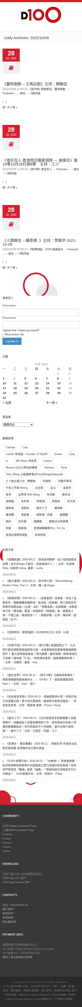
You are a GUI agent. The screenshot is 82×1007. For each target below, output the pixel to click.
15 (59, 383)
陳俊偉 (22, 528)
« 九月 (7, 402)
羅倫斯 (58, 507)
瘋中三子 (41, 507)
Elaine (58, 454)
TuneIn (7, 847)
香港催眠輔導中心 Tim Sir (49, 528)
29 (59, 393)
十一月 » (51, 402)
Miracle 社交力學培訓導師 (21, 467)
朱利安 (25, 501)
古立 (53, 487)
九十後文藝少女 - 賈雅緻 (21, 481)
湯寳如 (25, 507)
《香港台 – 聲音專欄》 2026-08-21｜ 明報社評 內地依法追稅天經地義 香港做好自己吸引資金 (40, 746)
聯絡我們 (8, 913)
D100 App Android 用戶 (16, 882)
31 (4, 398)
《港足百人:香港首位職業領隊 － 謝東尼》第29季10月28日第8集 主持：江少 (40, 162)
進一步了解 (9, 107)
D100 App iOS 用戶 (14, 878)
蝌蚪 (8, 521)
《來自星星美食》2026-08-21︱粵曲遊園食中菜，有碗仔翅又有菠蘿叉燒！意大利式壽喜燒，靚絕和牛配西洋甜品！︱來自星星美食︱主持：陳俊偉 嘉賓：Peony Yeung (40, 701)
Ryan (64, 467)
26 (26, 393)
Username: (9, 305)
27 (36, 393)
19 (26, 388)
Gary (72, 454)
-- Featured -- (61, 169)
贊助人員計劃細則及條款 (18, 957)
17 (4, 388)
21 (47, 388)
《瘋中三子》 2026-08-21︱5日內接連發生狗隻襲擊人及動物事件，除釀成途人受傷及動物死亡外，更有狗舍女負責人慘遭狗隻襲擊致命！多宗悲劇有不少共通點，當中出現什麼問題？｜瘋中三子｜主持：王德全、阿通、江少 (39, 724)
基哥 (8, 494)
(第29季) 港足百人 (41, 169)
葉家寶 (25, 514)
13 (36, 383)
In (7, 460)
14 (47, 383)
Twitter (7, 851)
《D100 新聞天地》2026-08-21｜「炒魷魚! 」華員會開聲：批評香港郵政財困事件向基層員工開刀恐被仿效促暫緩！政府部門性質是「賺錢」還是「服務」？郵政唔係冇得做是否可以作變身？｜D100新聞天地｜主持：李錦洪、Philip (40, 767)
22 (59, 388)
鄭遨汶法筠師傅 (58, 521)
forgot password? (29, 330)
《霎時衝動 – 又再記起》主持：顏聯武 (35, 84)
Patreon (7, 842)
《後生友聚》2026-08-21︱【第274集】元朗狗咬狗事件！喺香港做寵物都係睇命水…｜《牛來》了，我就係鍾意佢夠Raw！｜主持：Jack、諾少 (39, 679)
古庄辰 (39, 487)
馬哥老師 (40, 534)
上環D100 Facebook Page (18, 830)
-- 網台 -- (22, 93)
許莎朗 (22, 521)
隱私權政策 (9, 922)
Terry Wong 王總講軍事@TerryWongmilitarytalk (34, 474)
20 (36, 388)
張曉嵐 (10, 501)
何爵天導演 (65, 481)
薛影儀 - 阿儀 (44, 514)
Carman (10, 447)
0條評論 (35, 93)
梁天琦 (71, 501)
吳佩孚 (67, 487)
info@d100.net (19, 905)
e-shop (7, 838)
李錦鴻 (40, 501)
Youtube (7, 834)
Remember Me (14, 334)
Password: (9, 317)
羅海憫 (10, 514)
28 (47, 393)
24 (4, 393)
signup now (9, 330)
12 (26, 383)
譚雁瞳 (38, 521)
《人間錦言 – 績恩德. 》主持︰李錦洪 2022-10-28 (39, 242)
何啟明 (47, 481)
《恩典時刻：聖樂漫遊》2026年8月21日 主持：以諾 (37, 632)
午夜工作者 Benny (17, 487)
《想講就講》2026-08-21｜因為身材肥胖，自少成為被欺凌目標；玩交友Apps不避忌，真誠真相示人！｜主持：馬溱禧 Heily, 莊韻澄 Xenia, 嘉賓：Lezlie (40, 564)
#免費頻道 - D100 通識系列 (46, 249)
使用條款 (8, 917)
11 (15, 383)
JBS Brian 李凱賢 (26, 460)
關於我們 (8, 909)
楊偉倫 (10, 507)
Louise (48, 460)
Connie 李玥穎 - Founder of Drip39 (26, 454)
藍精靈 (64, 514)
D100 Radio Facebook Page (20, 826)
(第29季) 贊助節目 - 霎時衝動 (47, 89)
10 (4, 383)
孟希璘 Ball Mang (29, 494)
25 (15, 393)
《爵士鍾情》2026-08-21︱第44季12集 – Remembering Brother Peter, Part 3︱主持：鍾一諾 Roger (37, 583)
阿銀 (8, 528)
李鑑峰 (56, 501)
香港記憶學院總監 (17, 534)
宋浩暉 (51, 494)
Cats (25, 447)
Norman (49, 467)
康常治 (66, 494)
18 (15, 388)
